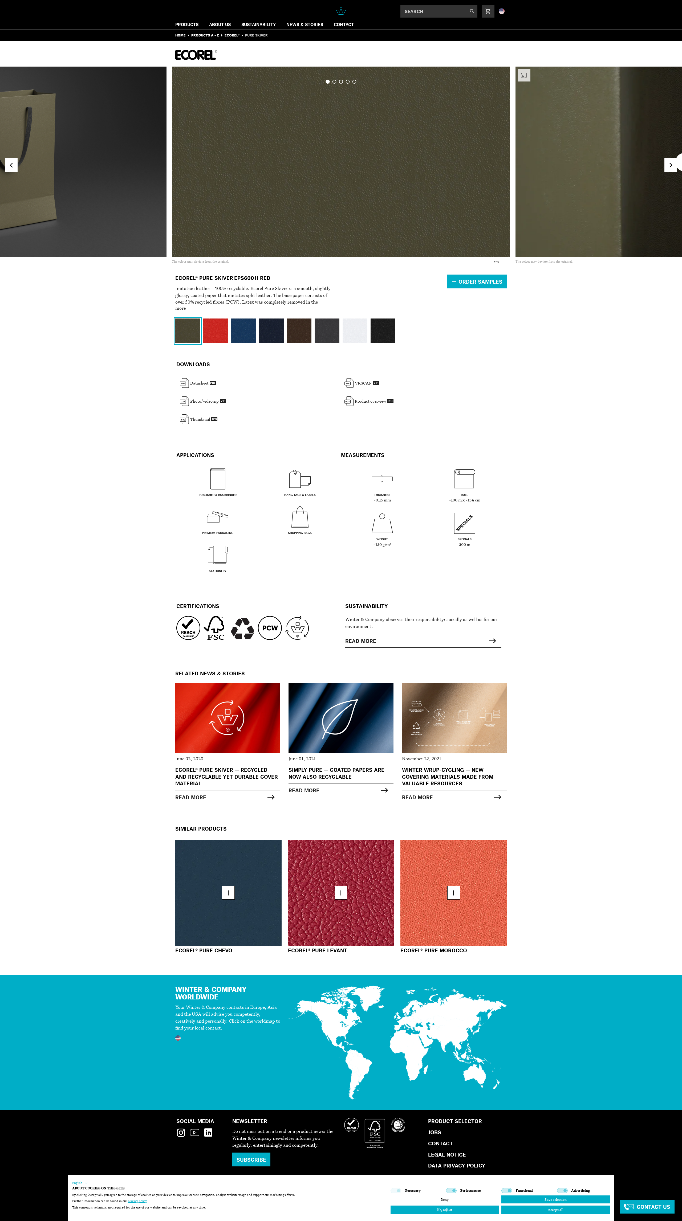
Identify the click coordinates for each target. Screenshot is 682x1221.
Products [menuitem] (186, 24)
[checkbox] (396, 1190)
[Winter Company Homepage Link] (341, 11)
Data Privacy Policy (456, 1165)
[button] (80, 1183)
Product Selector (455, 1121)
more (180, 308)
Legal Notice (447, 1154)
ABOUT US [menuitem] (220, 24)
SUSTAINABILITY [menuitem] (258, 24)
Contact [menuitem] (344, 24)
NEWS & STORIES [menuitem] (304, 24)
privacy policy (137, 1201)
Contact (440, 1143)
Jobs (434, 1132)
